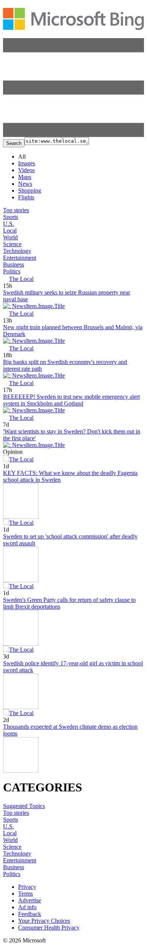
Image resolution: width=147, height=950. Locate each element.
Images (26, 163)
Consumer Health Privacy (49, 927)
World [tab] (10, 237)
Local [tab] (10, 230)
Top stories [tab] (16, 210)
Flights (26, 197)
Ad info (27, 907)
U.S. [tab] (8, 224)
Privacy (27, 887)
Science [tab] (12, 244)
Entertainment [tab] (19, 257)
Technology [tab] (17, 251)
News (25, 183)
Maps (24, 177)
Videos (26, 170)
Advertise (29, 900)
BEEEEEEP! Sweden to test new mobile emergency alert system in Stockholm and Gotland (71, 400)
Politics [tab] (11, 271)
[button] (73, 135)
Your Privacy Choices (44, 921)
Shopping (29, 190)
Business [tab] (13, 264)
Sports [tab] (10, 217)
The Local (21, 279)
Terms (25, 893)
